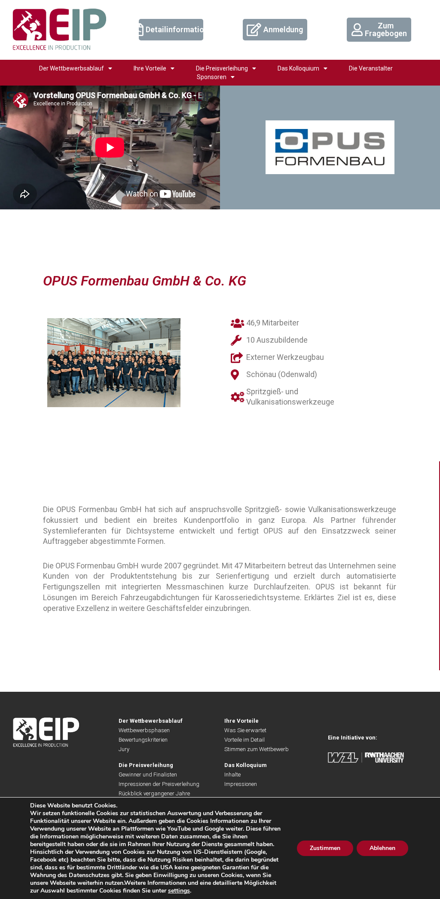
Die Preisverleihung (222, 68)
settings (179, 891)
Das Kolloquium (298, 68)
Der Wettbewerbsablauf (71, 68)
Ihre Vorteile (150, 68)
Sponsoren (211, 77)
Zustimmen (325, 848)
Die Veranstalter (371, 68)
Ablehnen (382, 848)
